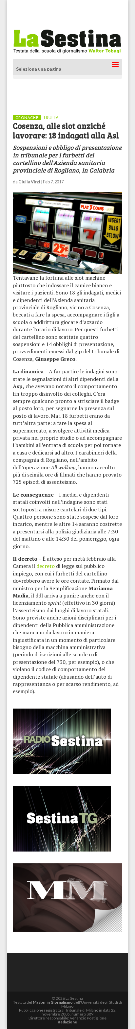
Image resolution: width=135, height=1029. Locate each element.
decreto (45, 566)
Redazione (67, 1021)
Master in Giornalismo (53, 1002)
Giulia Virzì (29, 181)
